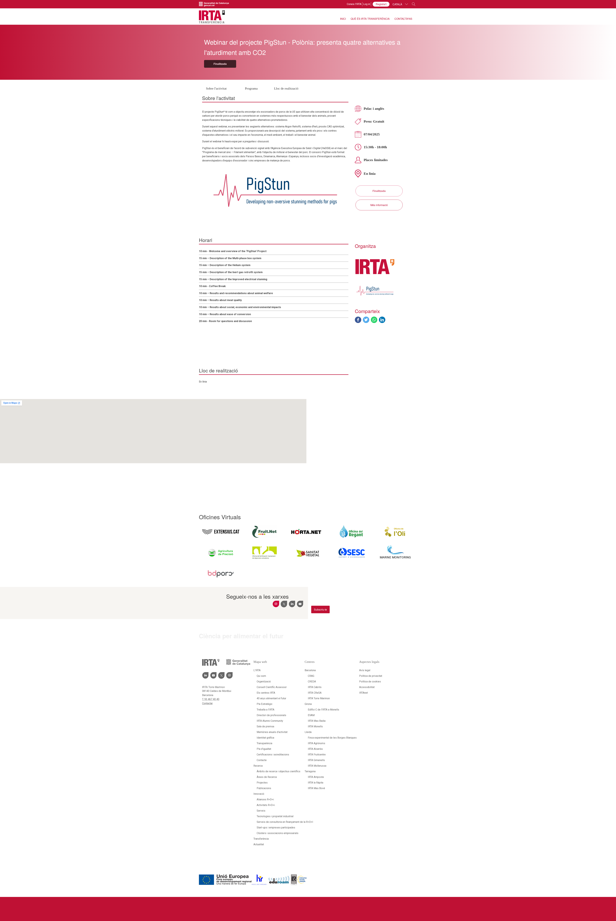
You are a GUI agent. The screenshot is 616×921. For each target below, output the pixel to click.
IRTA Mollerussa (317, 765)
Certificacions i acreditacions (273, 754)
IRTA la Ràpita (315, 782)
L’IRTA (257, 670)
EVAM (311, 715)
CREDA (312, 681)
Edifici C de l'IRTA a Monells (323, 709)
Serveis (261, 810)
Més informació (379, 205)
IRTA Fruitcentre (317, 754)
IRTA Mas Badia (316, 720)
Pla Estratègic (264, 704)
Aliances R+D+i (265, 799)
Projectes (262, 782)
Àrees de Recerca (267, 777)
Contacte (262, 760)
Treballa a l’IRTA (265, 709)
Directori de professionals (271, 715)
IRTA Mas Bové (316, 788)
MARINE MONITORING (395, 557)
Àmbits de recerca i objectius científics (277, 771)
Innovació (258, 793)
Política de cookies (370, 681)
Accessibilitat (367, 687)
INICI (343, 19)
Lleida (308, 732)
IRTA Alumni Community (270, 720)
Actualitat (258, 844)
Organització (264, 681)
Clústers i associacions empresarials (277, 833)
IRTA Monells (315, 726)
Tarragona (310, 771)
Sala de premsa (265, 726)
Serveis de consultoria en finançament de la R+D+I (277, 821)
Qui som (261, 675)
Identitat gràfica (265, 737)
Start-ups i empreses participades (276, 827)
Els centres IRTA (266, 692)
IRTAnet (363, 692)
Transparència (264, 743)
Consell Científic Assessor (272, 687)
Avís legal (364, 670)
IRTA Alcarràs (315, 748)
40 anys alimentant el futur (271, 698)
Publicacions (264, 788)
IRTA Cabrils (314, 687)
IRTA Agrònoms (316, 743)
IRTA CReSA (314, 692)
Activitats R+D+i (266, 805)
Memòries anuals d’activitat (272, 732)
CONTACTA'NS (403, 19)
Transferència (261, 838)
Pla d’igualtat (264, 748)
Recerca (258, 765)
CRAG (311, 675)
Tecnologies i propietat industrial (275, 816)
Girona (308, 704)
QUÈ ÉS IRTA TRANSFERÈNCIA (370, 19)
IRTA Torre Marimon (319, 698)
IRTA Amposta (316, 777)
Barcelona (310, 670)
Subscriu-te (320, 609)
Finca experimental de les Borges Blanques (330, 737)
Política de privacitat (370, 675)
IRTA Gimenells (316, 760)
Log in (366, 4)
